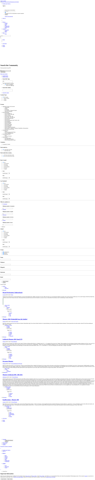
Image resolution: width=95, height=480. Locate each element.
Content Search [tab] (5, 75)
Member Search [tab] (5, 76)
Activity (4, 28)
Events (5, 100)
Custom (5, 168)
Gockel (4, 294)
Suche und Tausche (14, 321)
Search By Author (6, 92)
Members (3, 226)
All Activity (7, 29)
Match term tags (9, 84)
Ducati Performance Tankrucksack (12, 292)
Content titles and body (8, 149)
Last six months (6, 166)
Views (4, 220)
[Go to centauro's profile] (4, 397)
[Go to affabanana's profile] (5, 372)
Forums (6, 457)
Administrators (6, 252)
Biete (12, 294)
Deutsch (6, 441)
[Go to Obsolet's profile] (4, 316)
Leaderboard (7, 461)
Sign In (6, 14)
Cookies (4, 444)
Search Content (5, 281)
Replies (4, 209)
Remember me (7, 13)
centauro (4, 402)
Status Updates (6, 98)
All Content (6, 97)
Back (6, 455)
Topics (5, 99)
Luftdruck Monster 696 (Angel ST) (12, 339)
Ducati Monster (14, 341)
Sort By (4, 286)
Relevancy (7, 288)
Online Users (7, 460)
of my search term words (9, 155)
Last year (5, 167)
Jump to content (3, 0)
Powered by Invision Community (6, 446)
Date (5, 287)
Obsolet (4, 321)
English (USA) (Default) (9, 440)
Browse (4, 22)
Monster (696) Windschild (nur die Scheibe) (15, 319)
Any (4, 162)
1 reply (6, 306)
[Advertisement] (33, 55)
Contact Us (5, 443)
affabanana (4, 377)
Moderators (6, 254)
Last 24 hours (6, 163)
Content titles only (7, 150)
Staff (5, 459)
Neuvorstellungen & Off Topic (16, 363)
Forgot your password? (9, 16)
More (6, 27)
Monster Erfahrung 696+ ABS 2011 (13, 374)
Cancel (4, 282)
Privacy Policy (5, 442)
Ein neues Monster (8, 361)
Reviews (4, 214)
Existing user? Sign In (7, 3)
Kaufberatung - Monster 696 (11, 399)
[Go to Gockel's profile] (4, 290)
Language (4, 439)
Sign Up (4, 18)
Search (6, 30)
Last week (6, 164)
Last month (6, 165)
